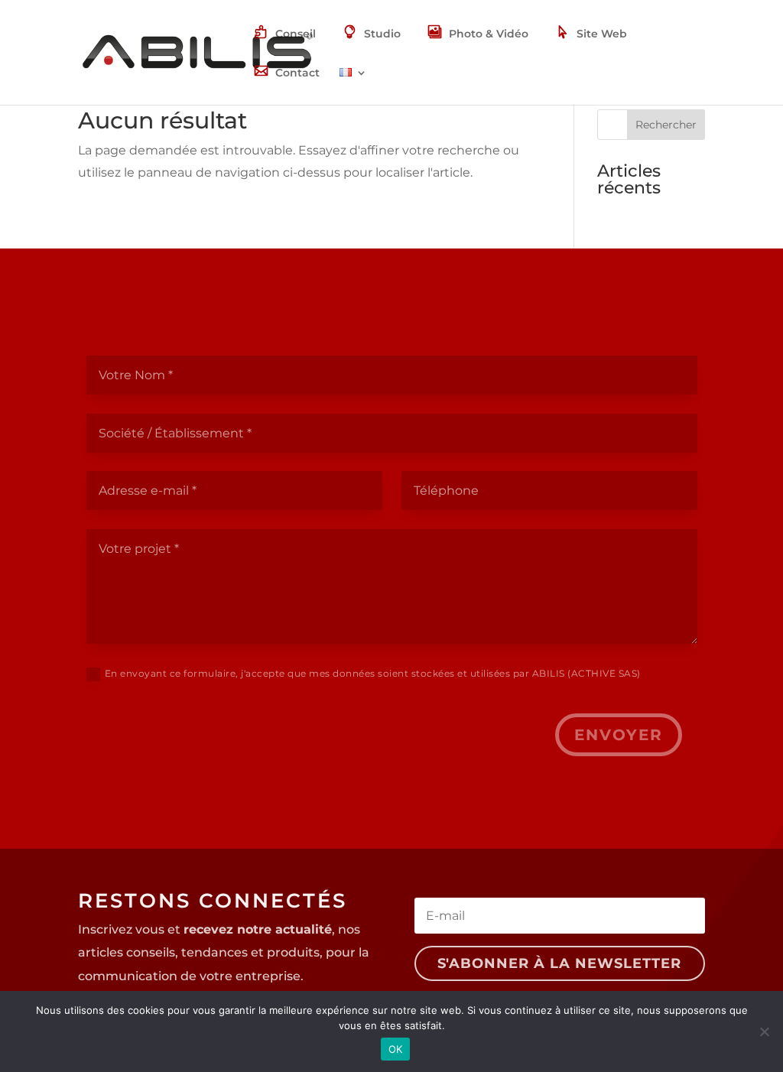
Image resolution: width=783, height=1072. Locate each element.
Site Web (602, 34)
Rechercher (666, 125)
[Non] (764, 1031)
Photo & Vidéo (488, 34)
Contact (297, 73)
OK (395, 1049)
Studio (382, 34)
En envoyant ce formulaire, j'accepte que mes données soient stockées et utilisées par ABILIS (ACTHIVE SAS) (373, 673)
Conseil (295, 34)
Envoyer (618, 735)
